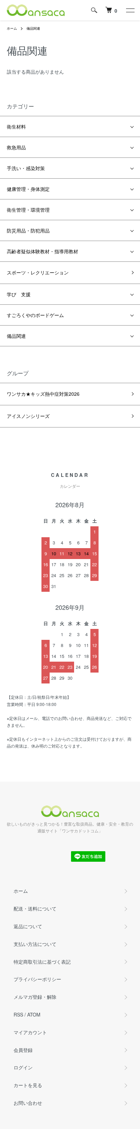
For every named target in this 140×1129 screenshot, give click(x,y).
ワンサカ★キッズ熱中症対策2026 (43, 393)
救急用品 (16, 147)
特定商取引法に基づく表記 (42, 961)
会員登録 (23, 1050)
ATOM (33, 1014)
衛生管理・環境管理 (28, 209)
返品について (28, 926)
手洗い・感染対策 (26, 168)
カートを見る (28, 1085)
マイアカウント (30, 1032)
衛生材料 (16, 126)
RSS (18, 1014)
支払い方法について (35, 943)
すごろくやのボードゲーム (35, 315)
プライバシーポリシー (37, 979)
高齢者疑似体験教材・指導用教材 (42, 251)
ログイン (23, 1067)
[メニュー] (130, 10)
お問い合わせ (28, 1102)
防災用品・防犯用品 (28, 230)
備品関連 (33, 28)
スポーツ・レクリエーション (38, 272)
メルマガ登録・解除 (35, 996)
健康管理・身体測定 (28, 188)
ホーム (12, 28)
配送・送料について (35, 908)
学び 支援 (19, 294)
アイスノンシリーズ (28, 415)
